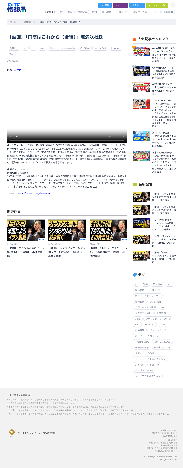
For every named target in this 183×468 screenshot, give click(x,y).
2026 (137, 318)
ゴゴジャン (153, 336)
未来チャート (142, 347)
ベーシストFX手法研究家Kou (150, 359)
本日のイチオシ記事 (145, 307)
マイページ (121, 5)
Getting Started (162, 347)
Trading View (142, 341)
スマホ (138, 353)
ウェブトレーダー (144, 370)
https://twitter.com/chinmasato (34, 193)
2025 (162, 324)
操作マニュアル (162, 341)
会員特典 (168, 12)
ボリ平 (138, 336)
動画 (70, 12)
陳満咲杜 (123, 12)
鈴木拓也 (139, 364)
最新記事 (82, 12)
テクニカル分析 (143, 313)
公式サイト (137, 5)
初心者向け (108, 12)
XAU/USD (150, 324)
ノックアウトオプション (147, 376)
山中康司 (139, 330)
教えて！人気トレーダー (145, 12)
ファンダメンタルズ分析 (158, 318)
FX (61, 12)
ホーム (13, 21)
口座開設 (105, 5)
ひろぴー (152, 353)
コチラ (17, 69)
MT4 (94, 12)
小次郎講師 (155, 301)
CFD (137, 324)
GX (33, 48)
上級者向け (162, 313)
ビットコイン (156, 330)
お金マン (154, 364)
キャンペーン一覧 (157, 5)
